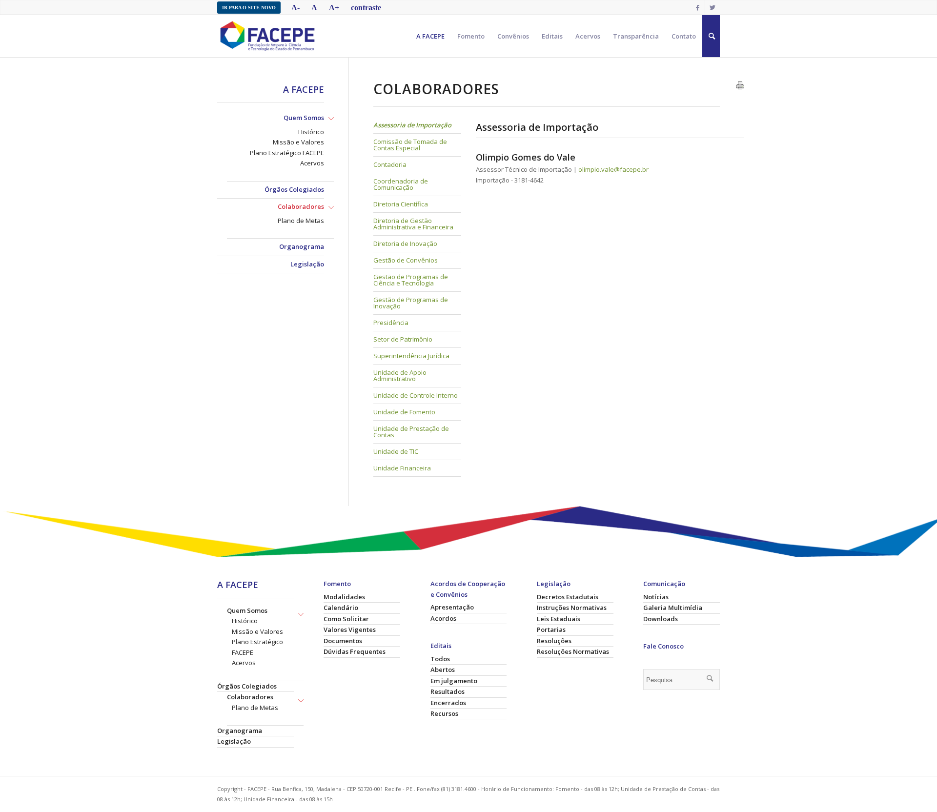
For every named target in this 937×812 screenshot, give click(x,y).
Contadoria (390, 164)
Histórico (311, 131)
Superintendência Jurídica (411, 355)
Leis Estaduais (558, 618)
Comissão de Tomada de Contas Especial (410, 144)
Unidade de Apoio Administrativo (400, 375)
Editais (552, 36)
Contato (684, 36)
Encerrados (448, 702)
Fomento (471, 36)
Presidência (390, 322)
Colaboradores (301, 206)
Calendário (341, 607)
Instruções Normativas (572, 607)
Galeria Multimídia (672, 607)
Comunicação (664, 583)
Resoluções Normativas (573, 651)
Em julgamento (453, 680)
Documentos (343, 640)
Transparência (636, 36)
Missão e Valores (298, 142)
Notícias (656, 596)
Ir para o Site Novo (249, 7)
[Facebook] (698, 7)
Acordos (443, 618)
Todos (440, 658)
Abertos (442, 669)
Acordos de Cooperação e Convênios (467, 588)
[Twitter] (712, 7)
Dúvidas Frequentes (355, 651)
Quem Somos (304, 117)
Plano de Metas (301, 220)
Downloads (660, 618)
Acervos (587, 36)
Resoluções (554, 640)
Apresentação (452, 607)
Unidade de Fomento (404, 411)
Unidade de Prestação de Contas (411, 431)
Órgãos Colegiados (294, 189)
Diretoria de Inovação (405, 243)
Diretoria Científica (400, 204)
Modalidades (344, 596)
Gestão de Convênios (405, 260)
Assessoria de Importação (412, 125)
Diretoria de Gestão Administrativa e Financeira (413, 223)
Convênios (513, 36)
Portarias (551, 629)
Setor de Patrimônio (402, 339)
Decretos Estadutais (567, 596)
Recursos (444, 713)
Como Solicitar (346, 618)
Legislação (307, 264)
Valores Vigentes (350, 629)
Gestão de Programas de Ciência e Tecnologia (410, 279)
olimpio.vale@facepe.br (613, 169)
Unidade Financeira (402, 468)
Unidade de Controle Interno (415, 395)
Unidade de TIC (395, 451)
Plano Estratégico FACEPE (287, 152)
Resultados (447, 691)
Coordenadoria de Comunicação (400, 184)
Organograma (301, 246)
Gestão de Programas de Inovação (410, 302)
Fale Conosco (663, 646)
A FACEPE (430, 36)
